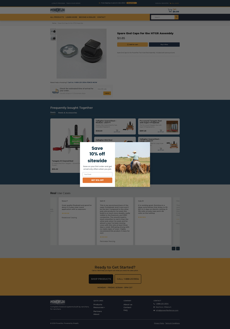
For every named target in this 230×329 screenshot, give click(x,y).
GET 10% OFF (97, 180)
